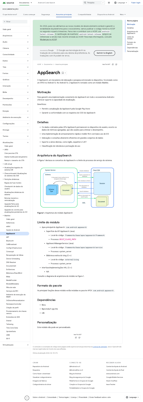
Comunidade (51, 397)
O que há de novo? (10, 14)
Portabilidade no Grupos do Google (82, 388)
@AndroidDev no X (76, 370)
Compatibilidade (84, 14)
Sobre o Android (39, 397)
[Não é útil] (116, 64)
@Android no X (74, 366)
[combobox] (94, 3)
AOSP (39, 64)
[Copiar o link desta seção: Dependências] (58, 300)
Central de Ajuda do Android (116, 366)
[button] (13, 35)
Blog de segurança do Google (80, 377)
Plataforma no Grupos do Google (81, 381)
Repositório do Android (41, 366)
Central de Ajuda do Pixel (115, 370)
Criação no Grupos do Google (80, 384)
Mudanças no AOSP (48, 39)
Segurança (45, 14)
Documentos (24, 3)
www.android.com (113, 374)
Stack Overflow (111, 381)
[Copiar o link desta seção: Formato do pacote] (64, 286)
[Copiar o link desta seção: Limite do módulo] (62, 222)
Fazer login (135, 3)
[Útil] (113, 64)
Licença (74, 397)
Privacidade (83, 397)
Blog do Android (75, 374)
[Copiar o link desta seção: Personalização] (59, 322)
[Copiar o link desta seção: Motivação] (53, 92)
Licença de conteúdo (100, 347)
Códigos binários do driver (42, 384)
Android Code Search (46, 3)
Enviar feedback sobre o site (100, 397)
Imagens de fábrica (40, 381)
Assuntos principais (64, 14)
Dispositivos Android (105, 14)
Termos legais (64, 397)
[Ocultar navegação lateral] (27, 398)
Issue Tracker (110, 384)
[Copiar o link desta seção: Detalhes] (50, 122)
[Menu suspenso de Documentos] (32, 2)
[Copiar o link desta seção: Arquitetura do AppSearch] (73, 155)
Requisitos (36, 370)
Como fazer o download (41, 374)
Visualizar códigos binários (42, 377)
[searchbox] (15, 21)
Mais (122, 14)
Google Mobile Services (114, 377)
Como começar (29, 14)
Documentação (10, 9)
